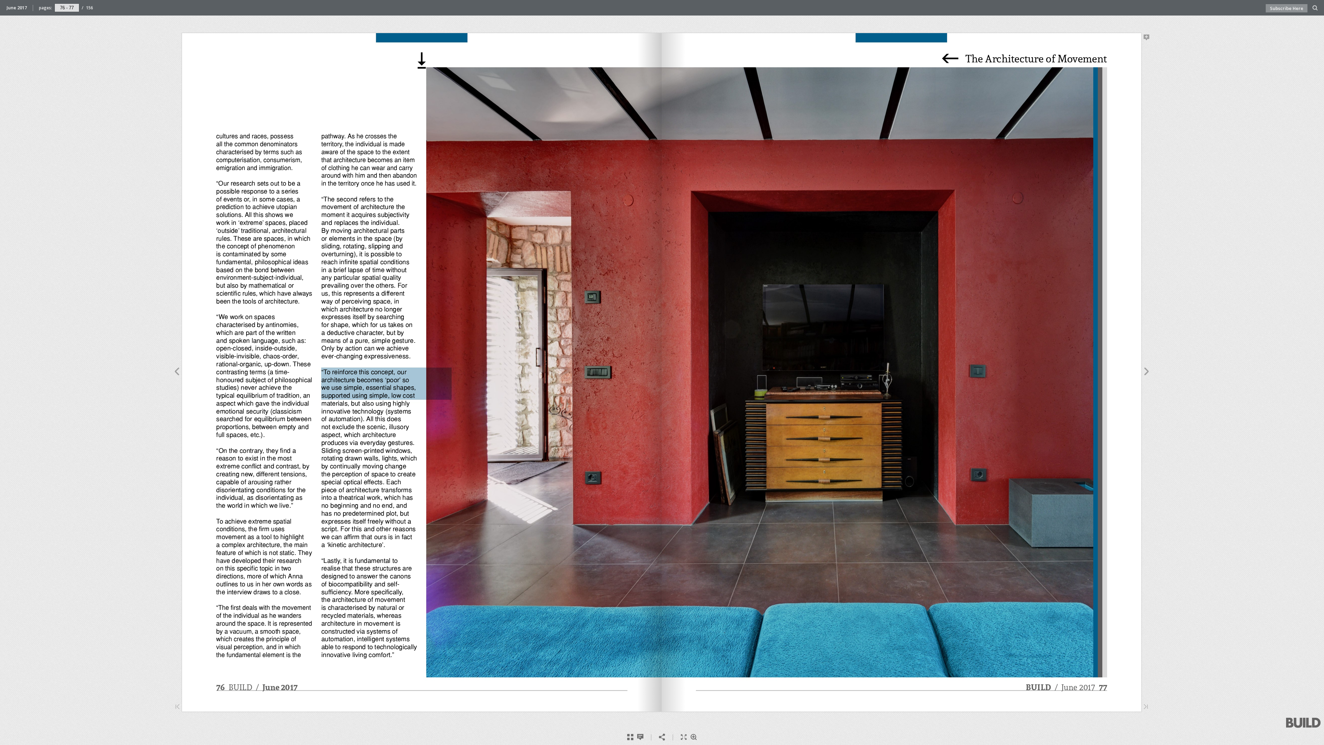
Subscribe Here (1286, 8)
